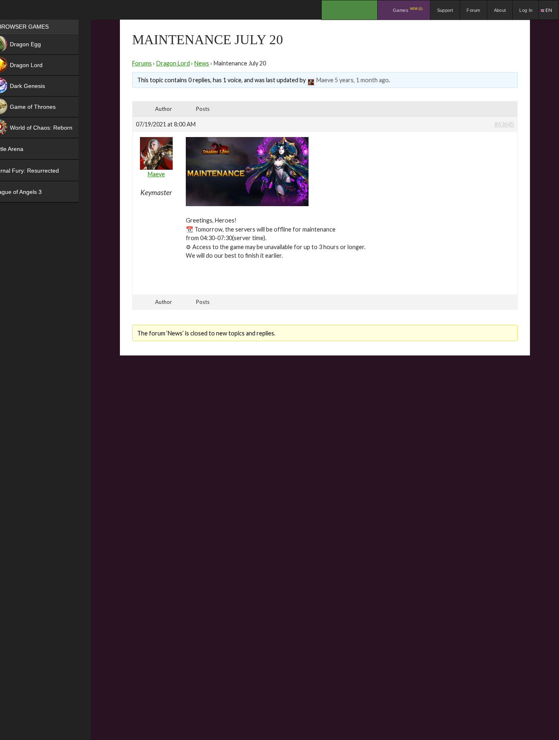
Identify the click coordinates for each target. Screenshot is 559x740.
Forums (142, 63)
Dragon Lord (173, 63)
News (201, 63)
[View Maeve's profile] (311, 79)
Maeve (325, 79)
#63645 (504, 124)
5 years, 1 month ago (362, 79)
